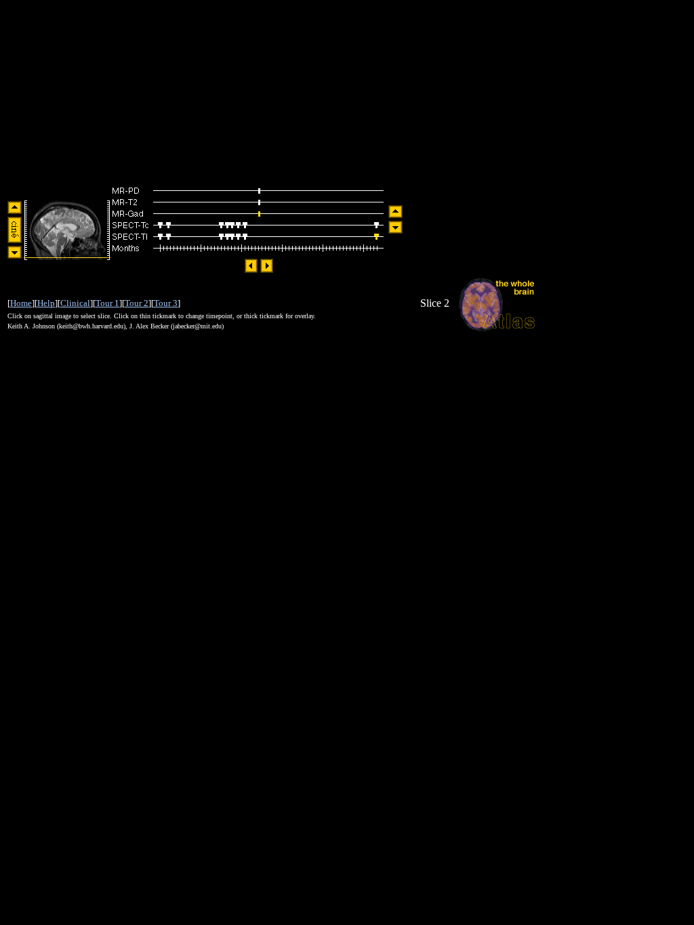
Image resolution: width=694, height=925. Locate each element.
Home (21, 303)
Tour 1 (107, 303)
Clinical (75, 303)
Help (46, 303)
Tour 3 (166, 303)
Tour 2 (136, 303)
